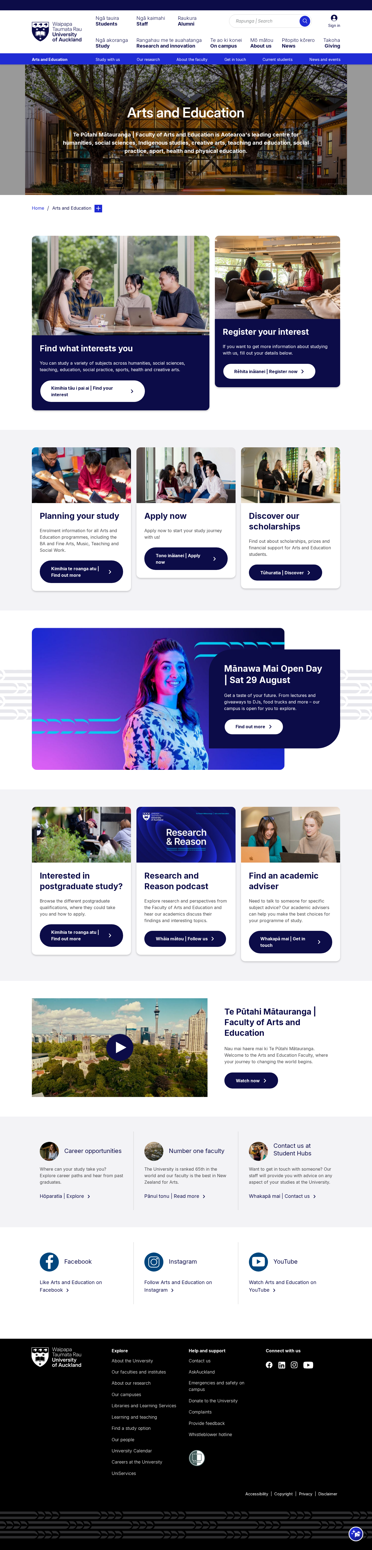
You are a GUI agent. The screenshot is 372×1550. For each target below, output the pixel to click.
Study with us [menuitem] (108, 59)
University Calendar (132, 1450)
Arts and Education (50, 59)
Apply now (165, 516)
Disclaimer (327, 1494)
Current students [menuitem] (277, 59)
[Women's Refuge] (197, 1464)
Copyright (283, 1494)
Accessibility (256, 1494)
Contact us (200, 1360)
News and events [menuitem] (324, 59)
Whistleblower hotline (210, 1434)
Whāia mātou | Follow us (182, 938)
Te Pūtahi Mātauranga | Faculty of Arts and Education (270, 1022)
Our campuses (126, 1394)
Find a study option (131, 1428)
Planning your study (79, 516)
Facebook (78, 1261)
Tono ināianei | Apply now (178, 559)
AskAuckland (202, 1372)
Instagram (183, 1261)
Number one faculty (196, 1150)
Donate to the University (213, 1400)
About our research (131, 1383)
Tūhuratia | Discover (282, 572)
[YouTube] (308, 1365)
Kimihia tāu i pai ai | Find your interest (82, 391)
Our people (123, 1439)
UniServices (124, 1473)
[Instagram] (294, 1365)
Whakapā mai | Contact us (280, 1196)
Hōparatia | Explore (63, 1196)
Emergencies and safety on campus (216, 1386)
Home (38, 208)
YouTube (285, 1261)
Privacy (305, 1494)
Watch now (248, 1080)
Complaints (200, 1412)
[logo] (56, 32)
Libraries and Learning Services (144, 1405)
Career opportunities (93, 1150)
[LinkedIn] (281, 1365)
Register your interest (266, 332)
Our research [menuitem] (148, 59)
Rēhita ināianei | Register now (266, 371)
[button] (334, 21)
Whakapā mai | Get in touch (282, 942)
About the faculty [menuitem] (192, 59)
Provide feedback (207, 1423)
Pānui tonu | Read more (172, 1196)
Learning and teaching (134, 1417)
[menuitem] (107, 21)
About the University (132, 1360)
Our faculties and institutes (139, 1372)
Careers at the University (137, 1462)
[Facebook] (269, 1365)
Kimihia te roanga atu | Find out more (75, 572)
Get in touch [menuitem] (235, 59)
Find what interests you (86, 348)
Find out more (250, 727)
